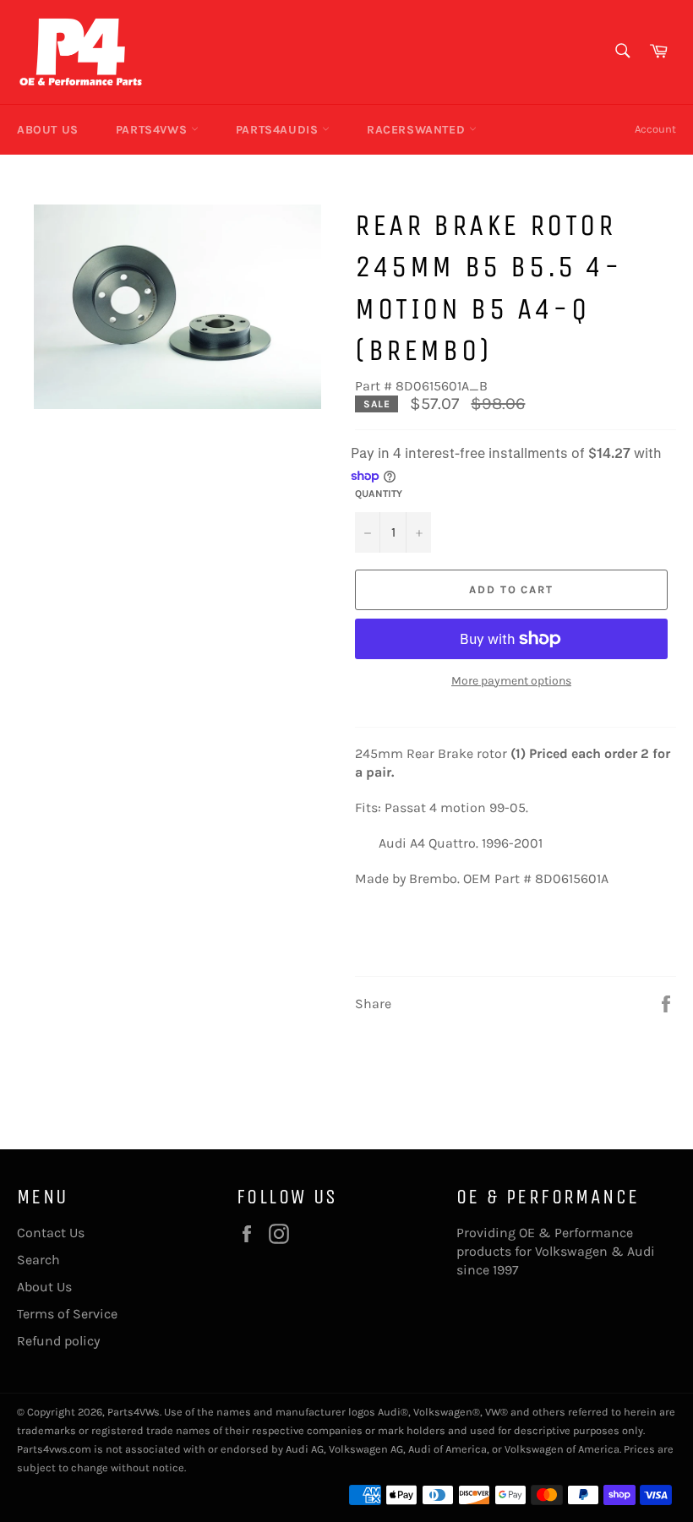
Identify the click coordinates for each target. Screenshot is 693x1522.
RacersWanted (418, 130)
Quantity (378, 493)
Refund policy (58, 1341)
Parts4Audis (279, 130)
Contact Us (51, 1233)
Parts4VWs (153, 130)
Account (655, 129)
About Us (48, 130)
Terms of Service (67, 1314)
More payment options (511, 681)
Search (38, 1260)
